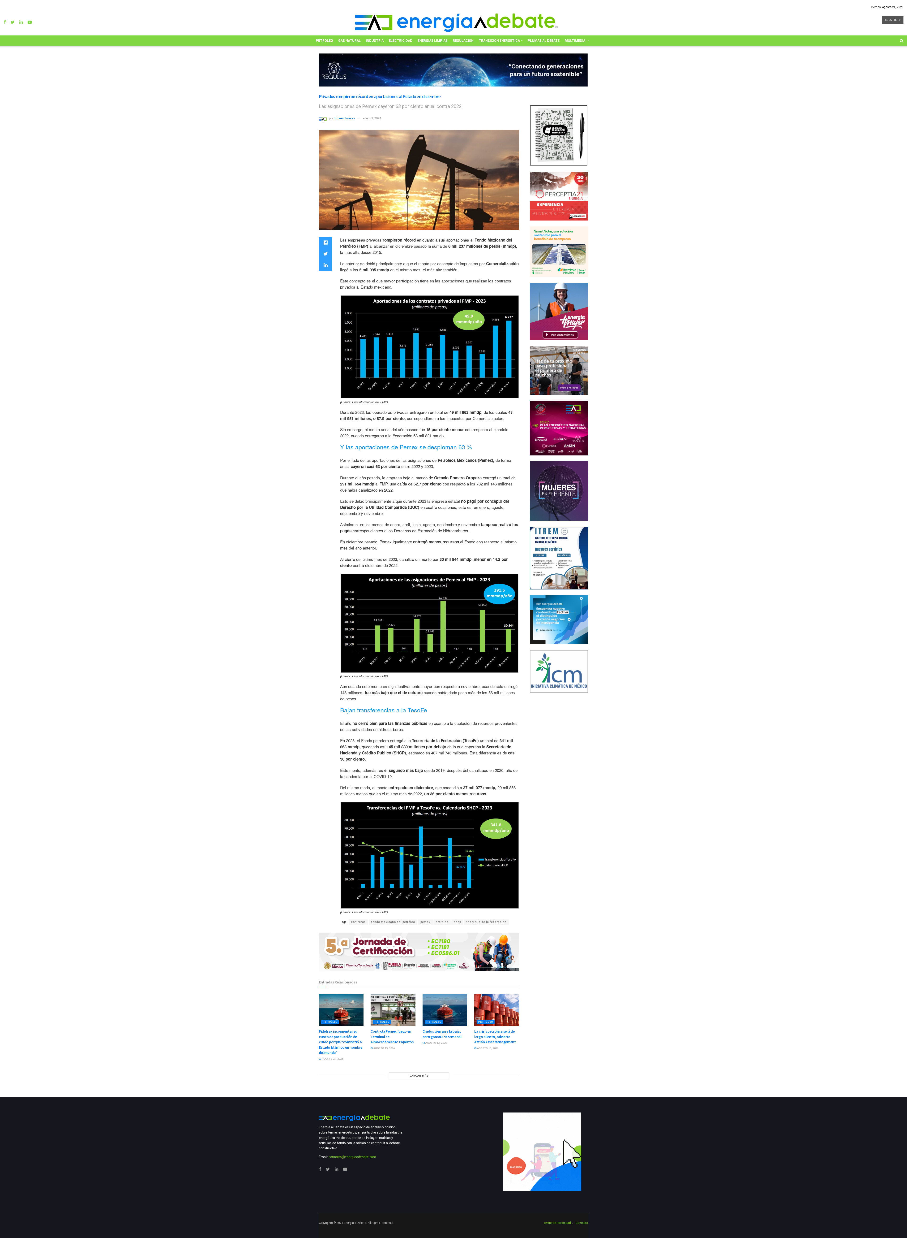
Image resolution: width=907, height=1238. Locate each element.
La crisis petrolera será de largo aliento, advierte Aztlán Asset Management (495, 1036)
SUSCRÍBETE (892, 20)
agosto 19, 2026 (384, 1048)
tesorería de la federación (486, 922)
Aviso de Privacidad (557, 1223)
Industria (375, 41)
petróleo (442, 922)
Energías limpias (433, 41)
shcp (457, 922)
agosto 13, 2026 (436, 1042)
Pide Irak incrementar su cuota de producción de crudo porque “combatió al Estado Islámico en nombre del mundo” (341, 1042)
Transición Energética (499, 41)
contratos (358, 922)
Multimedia (575, 41)
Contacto (582, 1223)
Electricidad (400, 41)
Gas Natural (349, 41)
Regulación (463, 41)
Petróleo (324, 41)
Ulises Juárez (344, 118)
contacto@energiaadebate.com (352, 1157)
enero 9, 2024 (372, 118)
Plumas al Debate (544, 41)
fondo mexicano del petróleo (393, 922)
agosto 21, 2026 (332, 1058)
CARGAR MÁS (419, 1075)
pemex (425, 922)
